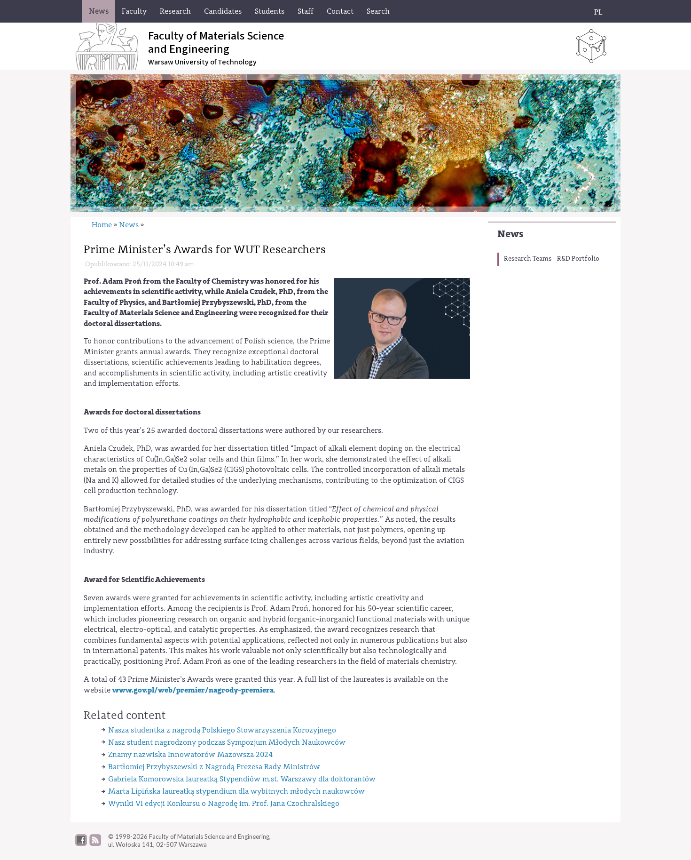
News (510, 234)
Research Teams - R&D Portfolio (551, 259)
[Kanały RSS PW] (95, 843)
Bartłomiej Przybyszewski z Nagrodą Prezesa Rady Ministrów (214, 767)
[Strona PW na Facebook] (81, 843)
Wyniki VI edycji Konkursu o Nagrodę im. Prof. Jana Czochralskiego (223, 803)
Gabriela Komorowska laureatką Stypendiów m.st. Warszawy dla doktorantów (242, 779)
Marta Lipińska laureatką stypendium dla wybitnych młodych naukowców (236, 791)
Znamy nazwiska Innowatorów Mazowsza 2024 (190, 754)
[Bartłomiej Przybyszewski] (402, 327)
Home (102, 225)
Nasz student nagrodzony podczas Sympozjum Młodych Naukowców (227, 742)
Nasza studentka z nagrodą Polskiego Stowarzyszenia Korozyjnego (222, 730)
